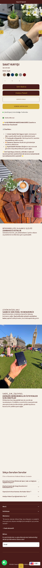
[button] (3, 9)
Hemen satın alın (21, 106)
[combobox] (34, 563)
